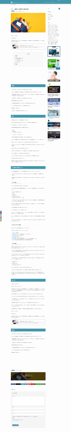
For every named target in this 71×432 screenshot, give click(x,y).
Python (49, 31)
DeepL (13, 239)
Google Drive (14, 237)
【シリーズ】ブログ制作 (18, 370)
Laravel (55, 27)
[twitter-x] (57, 0)
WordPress (50, 34)
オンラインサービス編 (20, 60)
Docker (49, 26)
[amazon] (58, 0)
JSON (52, 27)
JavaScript (56, 26)
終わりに (16, 62)
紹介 (50, 19)
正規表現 (52, 42)
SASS (52, 31)
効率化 (54, 41)
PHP (53, 30)
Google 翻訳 (14, 238)
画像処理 (56, 42)
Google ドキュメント (15, 235)
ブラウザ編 (18, 61)
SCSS (55, 31)
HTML (53, 26)
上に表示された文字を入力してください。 (17, 419)
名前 (13, 406)
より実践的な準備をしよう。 (19, 58)
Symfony (52, 33)
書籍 (49, 42)
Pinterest (13, 232)
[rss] (59, 0)
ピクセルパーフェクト (51, 38)
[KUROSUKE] (11, 2)
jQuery (49, 27)
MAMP (54, 29)
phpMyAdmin (57, 30)
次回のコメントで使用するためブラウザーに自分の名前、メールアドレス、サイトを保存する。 (25, 416)
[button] (13, 384)
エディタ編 (18, 59)
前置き (16, 55)
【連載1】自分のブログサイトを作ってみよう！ (27, 45)
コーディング (50, 37)
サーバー (54, 37)
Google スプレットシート (16, 234)
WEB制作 (13, 370)
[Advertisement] (28, 75)
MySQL (57, 29)
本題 (16, 56)
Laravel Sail (50, 29)
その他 (50, 17)
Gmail (13, 236)
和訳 (57, 41)
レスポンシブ (50, 41)
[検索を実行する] (59, 8)
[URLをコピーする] (43, 384)
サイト (13, 413)
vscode (56, 33)
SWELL (49, 33)
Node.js (49, 30)
